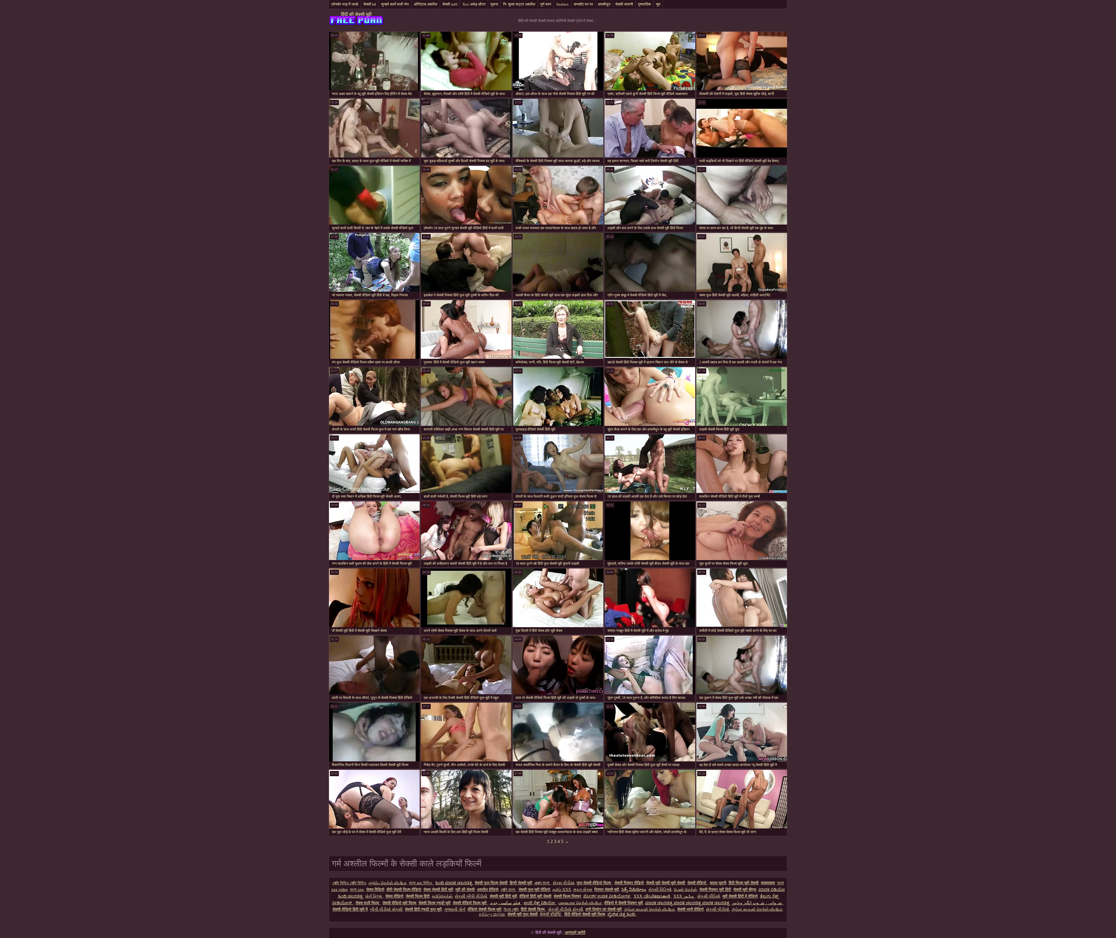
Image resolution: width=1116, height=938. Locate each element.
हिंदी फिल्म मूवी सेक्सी (744, 883)
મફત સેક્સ (582, 889)
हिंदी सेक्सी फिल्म (533, 909)
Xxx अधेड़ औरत (473, 4)
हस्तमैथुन (604, 4)
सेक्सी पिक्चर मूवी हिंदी (715, 889)
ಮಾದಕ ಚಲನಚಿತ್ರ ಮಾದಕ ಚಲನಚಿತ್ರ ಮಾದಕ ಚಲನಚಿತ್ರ (687, 903)
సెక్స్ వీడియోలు (633, 889)
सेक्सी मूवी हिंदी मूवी (503, 896)
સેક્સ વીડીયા (563, 883)
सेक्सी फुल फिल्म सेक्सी (491, 883)
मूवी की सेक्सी (465, 889)
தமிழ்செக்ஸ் (442, 896)
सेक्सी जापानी (624, 4)
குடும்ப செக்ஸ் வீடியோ (388, 883)
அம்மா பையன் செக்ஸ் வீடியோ (649, 909)
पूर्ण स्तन (545, 4)
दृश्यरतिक (644, 4)
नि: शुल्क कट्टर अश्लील (519, 4)
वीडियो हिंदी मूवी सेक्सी (535, 896)
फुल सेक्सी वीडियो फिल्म (594, 883)
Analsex (562, 4)
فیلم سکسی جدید (505, 903)
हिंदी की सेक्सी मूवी (356, 14)
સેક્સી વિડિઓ (660, 889)
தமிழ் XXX (561, 889)
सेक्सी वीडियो (697, 883)
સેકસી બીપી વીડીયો (471, 896)
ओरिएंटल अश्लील (425, 4)
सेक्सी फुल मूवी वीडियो (534, 889)
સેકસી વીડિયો (708, 896)
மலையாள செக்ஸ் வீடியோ (580, 903)
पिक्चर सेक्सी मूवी (606, 889)
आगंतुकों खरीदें (575, 932)
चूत (658, 4)
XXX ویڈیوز (684, 896)
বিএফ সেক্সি (511, 909)
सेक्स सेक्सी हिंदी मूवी (438, 889)
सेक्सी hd (369, 4)
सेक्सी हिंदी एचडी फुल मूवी (423, 909)
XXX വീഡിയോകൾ (652, 896)
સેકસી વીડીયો (717, 909)
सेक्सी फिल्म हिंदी (418, 896)
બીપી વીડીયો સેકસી (386, 909)
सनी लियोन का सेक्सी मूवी (603, 909)
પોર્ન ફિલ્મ (374, 896)
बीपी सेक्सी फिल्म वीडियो (404, 889)
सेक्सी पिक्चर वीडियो (629, 883)
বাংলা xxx (357, 889)
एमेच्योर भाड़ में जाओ (344, 4)
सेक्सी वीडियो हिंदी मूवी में (350, 909)
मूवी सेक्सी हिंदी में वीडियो (740, 896)
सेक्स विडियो (375, 889)
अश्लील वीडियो (487, 889)
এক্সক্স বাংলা (542, 883)
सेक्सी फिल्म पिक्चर (567, 896)
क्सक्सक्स (768, 883)
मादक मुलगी (718, 883)
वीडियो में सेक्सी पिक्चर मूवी (623, 903)
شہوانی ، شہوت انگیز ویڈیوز (757, 903)
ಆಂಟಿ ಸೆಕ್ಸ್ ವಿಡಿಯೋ (540, 903)
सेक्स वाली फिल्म (367, 903)
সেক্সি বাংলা (508, 889)
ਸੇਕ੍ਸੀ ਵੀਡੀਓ (551, 914)
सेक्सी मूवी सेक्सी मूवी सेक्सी (665, 883)
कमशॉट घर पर (583, 4)
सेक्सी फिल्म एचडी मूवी (434, 903)
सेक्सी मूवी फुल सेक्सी (522, 914)
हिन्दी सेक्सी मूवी (521, 883)
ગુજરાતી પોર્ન (454, 909)
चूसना (494, 4)
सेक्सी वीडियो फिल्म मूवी (470, 903)
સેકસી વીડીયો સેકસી (565, 909)
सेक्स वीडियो (394, 896)
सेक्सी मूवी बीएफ (744, 889)
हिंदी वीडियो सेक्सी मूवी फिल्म (584, 914)
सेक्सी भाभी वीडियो (690, 909)
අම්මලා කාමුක (492, 914)
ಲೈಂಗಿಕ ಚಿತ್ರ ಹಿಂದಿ (621, 914)
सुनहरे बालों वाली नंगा (395, 4)
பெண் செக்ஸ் (685, 889)
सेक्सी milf (449, 4)
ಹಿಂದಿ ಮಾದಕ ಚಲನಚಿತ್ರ (453, 883)
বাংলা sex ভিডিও (421, 883)
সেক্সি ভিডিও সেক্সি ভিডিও (349, 883)
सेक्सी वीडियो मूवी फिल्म (399, 903)
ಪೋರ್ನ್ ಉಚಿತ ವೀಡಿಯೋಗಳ (607, 896)
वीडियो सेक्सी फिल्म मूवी (484, 909)
